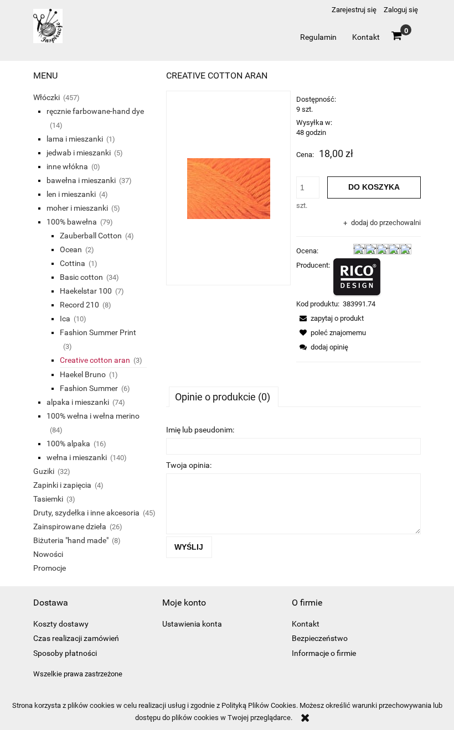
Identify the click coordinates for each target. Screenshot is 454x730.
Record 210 (79, 304)
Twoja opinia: (188, 465)
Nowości (48, 554)
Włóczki (46, 97)
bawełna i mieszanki (81, 180)
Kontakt (305, 623)
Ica (65, 318)
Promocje (49, 568)
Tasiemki (48, 498)
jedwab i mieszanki (79, 152)
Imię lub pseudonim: (200, 429)
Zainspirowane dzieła (69, 526)
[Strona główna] (48, 31)
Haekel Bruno (83, 374)
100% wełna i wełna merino (93, 415)
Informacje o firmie (324, 653)
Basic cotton (81, 277)
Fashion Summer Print (98, 332)
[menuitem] (318, 37)
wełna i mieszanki (77, 457)
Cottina (72, 263)
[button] (330, 318)
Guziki (43, 471)
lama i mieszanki (75, 138)
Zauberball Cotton (91, 235)
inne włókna (67, 166)
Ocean (71, 249)
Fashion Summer (89, 388)
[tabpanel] (293, 489)
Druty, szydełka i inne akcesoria (86, 512)
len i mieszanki (71, 194)
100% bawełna (72, 221)
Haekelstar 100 (86, 290)
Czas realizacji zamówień (76, 638)
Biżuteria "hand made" (71, 540)
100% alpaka (68, 443)
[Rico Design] (357, 277)
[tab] (223, 396)
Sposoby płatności (65, 653)
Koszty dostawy (61, 623)
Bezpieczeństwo (320, 638)
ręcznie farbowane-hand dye (95, 111)
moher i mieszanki (77, 208)
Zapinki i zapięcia (62, 485)
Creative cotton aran (95, 360)
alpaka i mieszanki (78, 402)
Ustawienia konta (192, 623)
